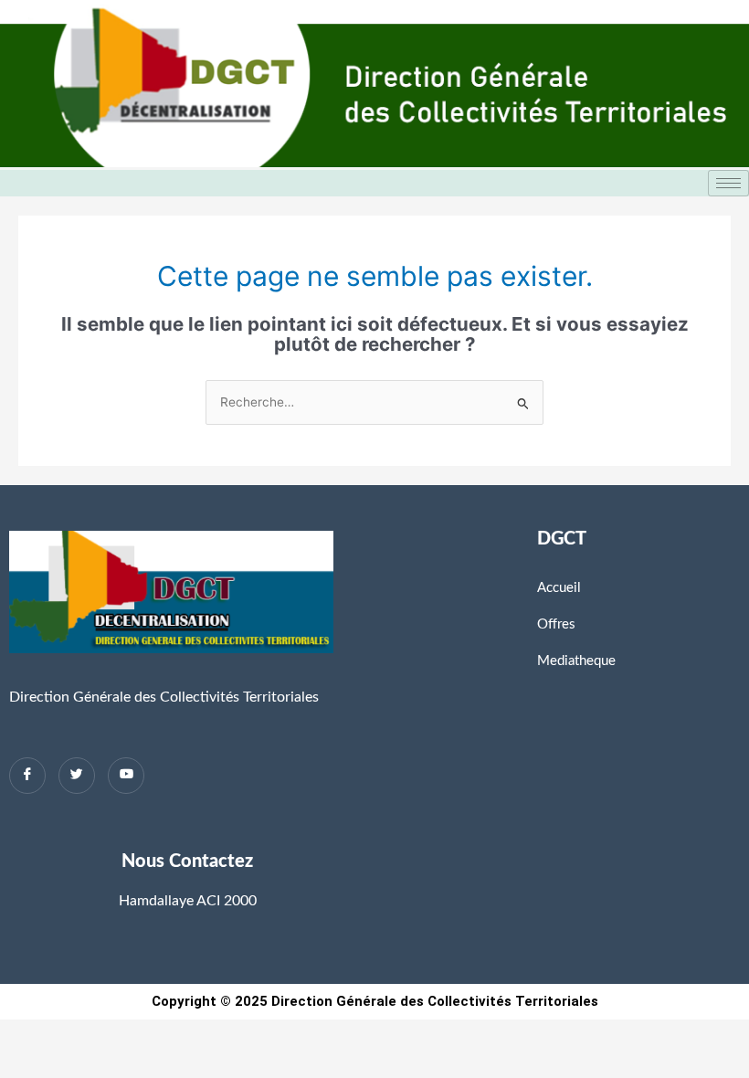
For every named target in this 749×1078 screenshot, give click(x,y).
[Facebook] (27, 775)
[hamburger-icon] (728, 183)
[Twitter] (76, 775)
